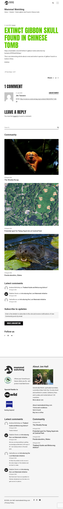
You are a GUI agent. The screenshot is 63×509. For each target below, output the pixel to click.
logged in (16, 116)
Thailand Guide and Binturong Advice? (35, 288)
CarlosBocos (13, 299)
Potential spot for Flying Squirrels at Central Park (23, 231)
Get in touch (37, 410)
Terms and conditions (40, 408)
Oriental (11, 12)
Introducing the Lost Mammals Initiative (34, 293)
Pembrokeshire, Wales (13, 275)
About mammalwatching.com (42, 405)
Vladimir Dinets (14, 293)
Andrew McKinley (14, 288)
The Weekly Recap (11, 180)
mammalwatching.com (22, 500)
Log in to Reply (54, 93)
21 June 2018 (7, 25)
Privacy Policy (9, 503)
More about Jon (38, 400)
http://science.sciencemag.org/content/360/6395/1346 (38, 99)
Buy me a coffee (38, 413)
